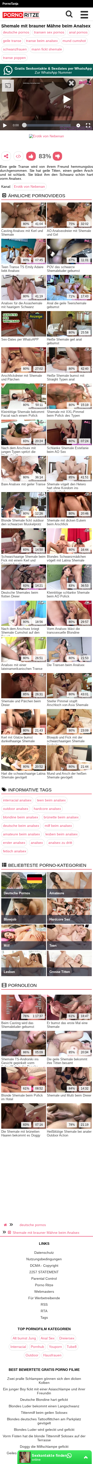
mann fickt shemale (46, 49)
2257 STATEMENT (44, 1272)
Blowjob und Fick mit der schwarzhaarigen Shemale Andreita (66, 741)
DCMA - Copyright (44, 1266)
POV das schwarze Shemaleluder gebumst (63, 269)
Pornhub (37, 1347)
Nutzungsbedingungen (44, 1259)
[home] (5, 1225)
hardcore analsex (47, 809)
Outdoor (32, 1355)
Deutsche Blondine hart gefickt (44, 1400)
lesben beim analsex (61, 834)
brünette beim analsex (61, 817)
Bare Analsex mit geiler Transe (23, 484)
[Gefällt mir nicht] (57, 156)
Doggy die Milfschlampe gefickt (44, 1447)
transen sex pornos (49, 32)
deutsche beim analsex (21, 826)
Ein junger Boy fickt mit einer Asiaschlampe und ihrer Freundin (44, 1391)
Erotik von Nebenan (29, 186)
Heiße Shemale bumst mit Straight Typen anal (65, 377)
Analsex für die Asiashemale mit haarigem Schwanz (21, 305)
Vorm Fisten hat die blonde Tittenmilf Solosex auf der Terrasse (44, 1438)
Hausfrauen (52, 1355)
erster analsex (14, 843)
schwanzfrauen (15, 49)
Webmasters (44, 1291)
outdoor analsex (15, 809)
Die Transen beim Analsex (66, 665)
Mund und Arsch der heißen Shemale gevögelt (66, 775)
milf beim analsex (58, 826)
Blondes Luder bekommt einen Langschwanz (44, 1406)
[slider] (47, 125)
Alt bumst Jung (24, 1338)
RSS (44, 1304)
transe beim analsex (42, 41)
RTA (44, 1311)
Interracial (18, 1347)
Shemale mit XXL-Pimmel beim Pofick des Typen (65, 413)
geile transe (12, 41)
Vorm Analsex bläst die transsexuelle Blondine (63, 630)
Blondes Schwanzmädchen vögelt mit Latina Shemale (66, 558)
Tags (44, 1317)
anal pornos (78, 32)
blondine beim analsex (20, 817)
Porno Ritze (44, 1285)
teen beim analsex (51, 800)
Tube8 (72, 1347)
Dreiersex (66, 1338)
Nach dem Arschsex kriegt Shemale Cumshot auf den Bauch (20, 632)
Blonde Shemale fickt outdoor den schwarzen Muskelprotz (22, 522)
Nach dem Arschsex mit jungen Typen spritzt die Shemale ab (18, 451)
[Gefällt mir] (31, 156)
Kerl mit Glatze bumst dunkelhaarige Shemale (18, 739)
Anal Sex (48, 1338)
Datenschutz (44, 1253)
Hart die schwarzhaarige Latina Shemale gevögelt (23, 775)
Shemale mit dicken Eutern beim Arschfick (66, 522)
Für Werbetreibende (44, 1298)
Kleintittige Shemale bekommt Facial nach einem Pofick (22, 413)
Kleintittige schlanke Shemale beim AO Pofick (68, 594)
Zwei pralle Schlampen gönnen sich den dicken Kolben (44, 1381)
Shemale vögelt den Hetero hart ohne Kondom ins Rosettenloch (66, 488)
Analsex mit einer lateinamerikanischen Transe (21, 667)
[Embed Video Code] (18, 156)
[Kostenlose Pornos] (21, 19)
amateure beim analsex (21, 834)
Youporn (55, 1347)
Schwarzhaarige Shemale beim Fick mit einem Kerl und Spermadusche (23, 560)
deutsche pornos (16, 32)
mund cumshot (74, 41)
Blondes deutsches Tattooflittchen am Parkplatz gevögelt (44, 1421)
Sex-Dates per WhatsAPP (20, 339)
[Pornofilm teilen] (6, 156)
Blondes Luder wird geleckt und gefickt (44, 1430)
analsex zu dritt (60, 843)
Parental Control (44, 1279)
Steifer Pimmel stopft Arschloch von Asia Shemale (67, 703)
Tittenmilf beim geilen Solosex (44, 1413)
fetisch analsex (14, 851)
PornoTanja (10, 3)
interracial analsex (17, 800)
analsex (37, 843)
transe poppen (14, 58)
